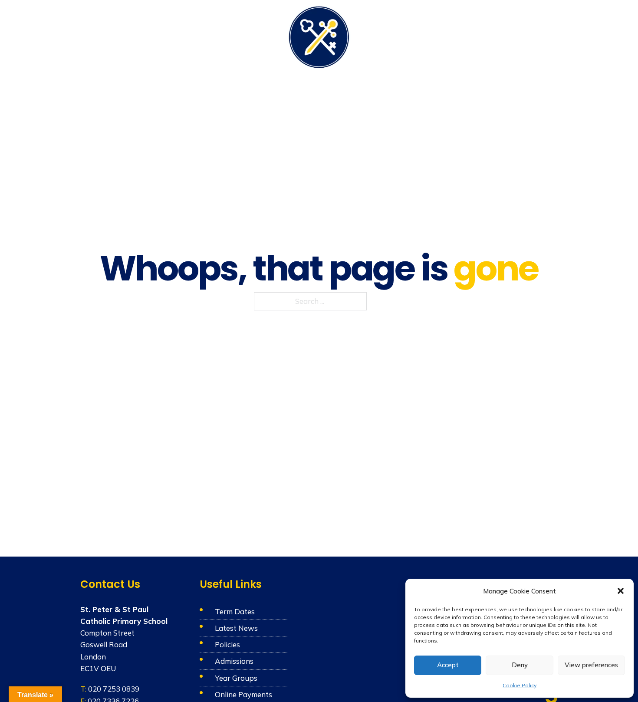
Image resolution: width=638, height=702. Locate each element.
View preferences (591, 665)
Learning (253, 35)
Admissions (468, 35)
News (509, 35)
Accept (448, 665)
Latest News (236, 628)
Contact (544, 35)
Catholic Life (205, 35)
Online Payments (243, 694)
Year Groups (236, 677)
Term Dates (235, 611)
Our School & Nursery (134, 35)
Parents (423, 35)
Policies (227, 644)
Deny (520, 665)
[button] (620, 591)
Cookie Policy (519, 685)
